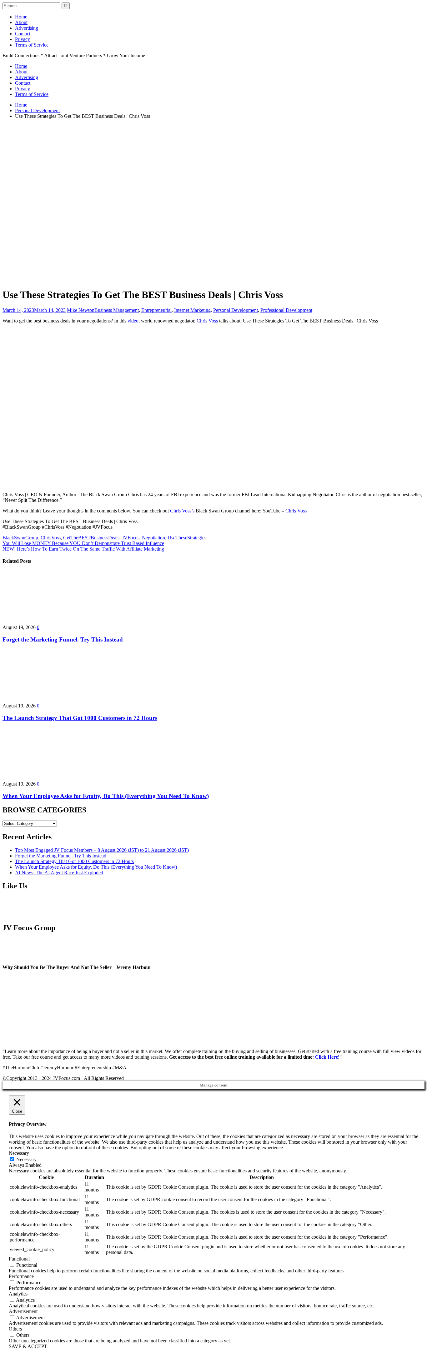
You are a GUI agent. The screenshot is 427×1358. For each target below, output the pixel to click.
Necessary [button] (19, 1153)
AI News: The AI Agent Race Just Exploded (59, 872)
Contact (22, 33)
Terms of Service (31, 44)
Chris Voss (207, 320)
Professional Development (286, 310)
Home (21, 16)
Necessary (26, 1159)
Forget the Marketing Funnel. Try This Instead (63, 639)
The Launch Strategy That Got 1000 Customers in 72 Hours (80, 718)
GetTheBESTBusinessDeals (91, 537)
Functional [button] (19, 1258)
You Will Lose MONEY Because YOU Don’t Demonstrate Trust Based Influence (83, 543)
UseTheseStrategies (187, 537)
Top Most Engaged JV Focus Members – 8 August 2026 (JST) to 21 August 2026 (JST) (102, 850)
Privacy (22, 39)
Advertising (26, 28)
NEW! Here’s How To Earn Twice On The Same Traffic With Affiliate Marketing (83, 549)
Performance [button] (21, 1276)
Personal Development (235, 310)
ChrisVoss (51, 537)
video (133, 320)
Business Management (116, 310)
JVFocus (130, 537)
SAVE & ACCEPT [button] (28, 1346)
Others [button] (15, 1328)
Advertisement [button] (23, 1311)
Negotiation (153, 537)
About (21, 22)
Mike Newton (80, 310)
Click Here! (327, 1057)
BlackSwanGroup (20, 537)
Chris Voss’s (182, 510)
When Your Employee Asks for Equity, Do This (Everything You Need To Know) (106, 796)
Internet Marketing (192, 310)
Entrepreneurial (156, 310)
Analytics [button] (18, 1293)
